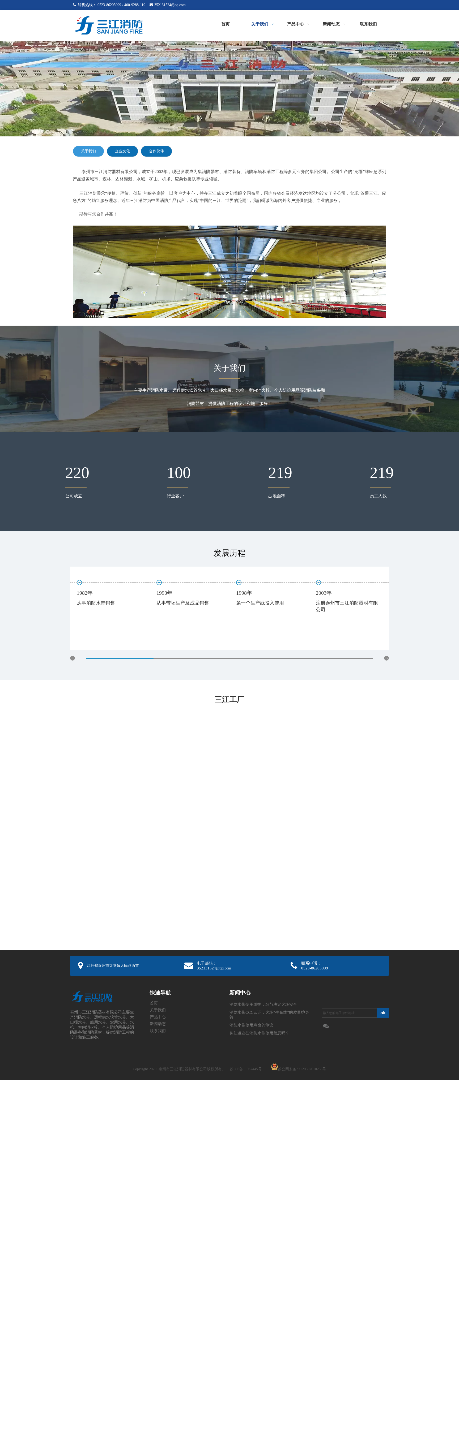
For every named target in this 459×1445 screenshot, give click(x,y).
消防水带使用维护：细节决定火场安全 (263, 1004)
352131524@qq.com (170, 5)
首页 (154, 1003)
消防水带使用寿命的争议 (251, 1025)
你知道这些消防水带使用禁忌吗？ (259, 1033)
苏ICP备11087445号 (246, 1069)
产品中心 (158, 1017)
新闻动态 (158, 1024)
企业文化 (122, 151)
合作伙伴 (156, 151)
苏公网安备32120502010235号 (302, 1069)
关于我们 (88, 151)
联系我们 (158, 1031)
